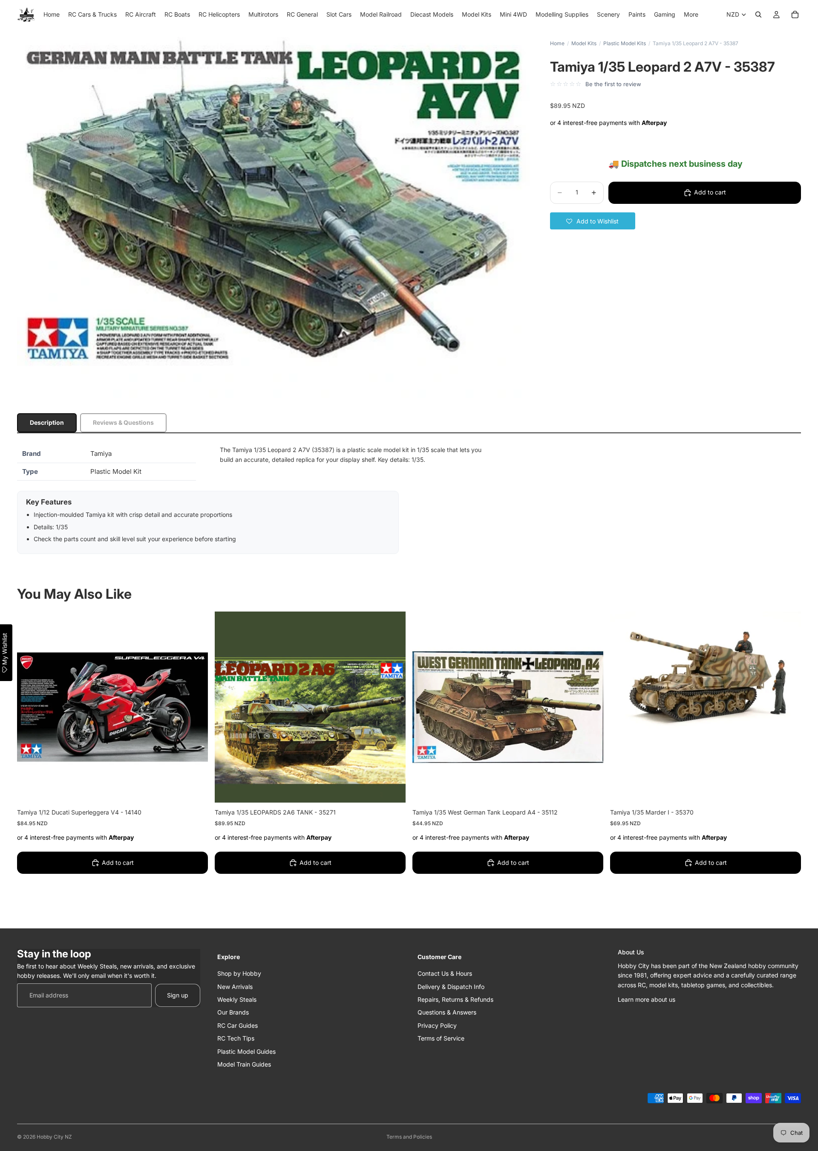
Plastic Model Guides (246, 1051)
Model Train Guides (244, 1064)
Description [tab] (47, 422)
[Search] (758, 14)
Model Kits (583, 43)
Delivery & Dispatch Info (451, 986)
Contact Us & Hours (445, 973)
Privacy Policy (437, 1025)
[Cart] (795, 14)
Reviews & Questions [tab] (123, 422)
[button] (592, 220)
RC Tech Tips (235, 1038)
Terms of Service (441, 1038)
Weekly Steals (236, 999)
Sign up (177, 995)
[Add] (194, 789)
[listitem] (691, 14)
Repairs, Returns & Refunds (455, 999)
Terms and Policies (409, 1137)
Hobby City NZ (54, 1137)
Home (557, 43)
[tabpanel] (409, 499)
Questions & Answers (447, 1012)
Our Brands (233, 1012)
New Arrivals (235, 986)
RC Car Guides (237, 1025)
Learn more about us (646, 999)
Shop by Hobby (239, 973)
